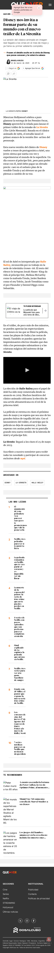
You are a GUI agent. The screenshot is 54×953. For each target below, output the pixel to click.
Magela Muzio (17, 60)
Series (6, 894)
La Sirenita (21, 482)
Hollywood (8, 907)
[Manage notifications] (49, 939)
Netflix (6, 898)
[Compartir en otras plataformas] (13, 73)
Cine (5, 889)
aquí (22, 458)
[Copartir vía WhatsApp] (8, 73)
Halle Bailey (37, 482)
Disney (7, 482)
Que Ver (6, 14)
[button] (50, 5)
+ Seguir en (12, 68)
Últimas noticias (10, 911)
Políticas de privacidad (39, 898)
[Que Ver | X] (20, 921)
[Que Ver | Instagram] (27, 921)
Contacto (32, 894)
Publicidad (33, 889)
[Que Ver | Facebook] (34, 921)
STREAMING (9, 903)
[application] (27, 370)
